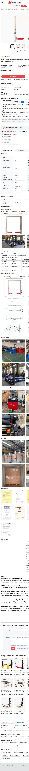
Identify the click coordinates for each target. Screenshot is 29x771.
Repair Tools (5, 742)
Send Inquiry (13, 76)
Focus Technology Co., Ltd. (17, 765)
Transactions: (22, 131)
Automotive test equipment (19, 725)
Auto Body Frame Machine (6, 730)
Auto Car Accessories (18, 752)
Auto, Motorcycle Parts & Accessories (11, 9)
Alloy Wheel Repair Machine (19, 730)
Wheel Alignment (13, 742)
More (2, 761)
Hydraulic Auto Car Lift (15, 755)
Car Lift (2, 727)
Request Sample (24, 79)
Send (13, 648)
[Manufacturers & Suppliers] (14, 2)
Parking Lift (15, 745)
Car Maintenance (4, 725)
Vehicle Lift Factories (6, 752)
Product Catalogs (20, 722)
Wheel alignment (17, 727)
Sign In (3, 144)
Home (2, 9)
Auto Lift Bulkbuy (6, 758)
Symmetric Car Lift (6, 745)
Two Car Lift (5, 755)
